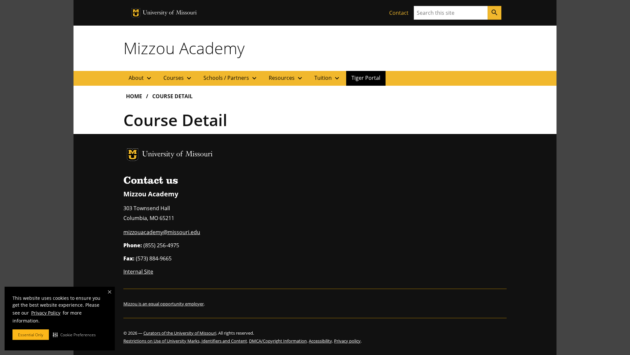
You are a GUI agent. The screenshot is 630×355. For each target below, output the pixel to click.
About (141, 78)
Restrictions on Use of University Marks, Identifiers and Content (185, 341)
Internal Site (138, 271)
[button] (74, 334)
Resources (286, 78)
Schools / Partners (230, 78)
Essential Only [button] (30, 335)
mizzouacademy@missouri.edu (161, 232)
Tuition (327, 78)
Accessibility (320, 341)
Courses (178, 78)
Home (134, 96)
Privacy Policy (45, 313)
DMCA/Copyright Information (278, 341)
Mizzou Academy (183, 48)
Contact (399, 12)
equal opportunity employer (176, 304)
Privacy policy (347, 341)
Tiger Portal (365, 77)
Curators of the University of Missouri (179, 333)
